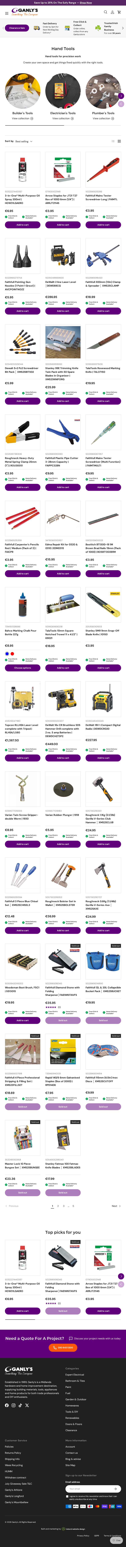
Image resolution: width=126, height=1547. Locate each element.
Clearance (71, 1430)
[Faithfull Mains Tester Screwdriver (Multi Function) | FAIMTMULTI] (103, 432)
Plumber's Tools (103, 113)
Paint (68, 1387)
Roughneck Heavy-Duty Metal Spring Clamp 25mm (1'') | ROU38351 (21, 461)
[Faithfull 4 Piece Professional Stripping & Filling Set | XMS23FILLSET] (22, 1051)
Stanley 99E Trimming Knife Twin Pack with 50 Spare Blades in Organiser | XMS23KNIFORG (61, 374)
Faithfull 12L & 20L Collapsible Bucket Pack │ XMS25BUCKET (103, 989)
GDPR (96, 1535)
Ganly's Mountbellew (16, 1502)
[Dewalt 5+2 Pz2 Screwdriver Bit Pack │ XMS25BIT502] (22, 342)
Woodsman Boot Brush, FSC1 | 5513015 (22, 989)
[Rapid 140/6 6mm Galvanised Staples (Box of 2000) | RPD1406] (63, 1051)
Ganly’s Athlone (13, 1490)
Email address (72, 1482)
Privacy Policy (83, 1535)
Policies (9, 1446)
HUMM (8, 1471)
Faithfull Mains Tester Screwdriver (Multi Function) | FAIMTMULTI (103, 461)
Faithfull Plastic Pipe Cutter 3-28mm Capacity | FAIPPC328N (61, 461)
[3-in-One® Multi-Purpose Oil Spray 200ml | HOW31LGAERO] (22, 169)
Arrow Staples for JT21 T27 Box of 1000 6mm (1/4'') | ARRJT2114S (61, 199)
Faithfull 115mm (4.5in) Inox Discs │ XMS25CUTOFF (102, 1079)
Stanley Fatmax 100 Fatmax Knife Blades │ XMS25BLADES (62, 1165)
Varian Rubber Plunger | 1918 (62, 815)
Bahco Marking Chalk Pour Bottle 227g (20, 632)
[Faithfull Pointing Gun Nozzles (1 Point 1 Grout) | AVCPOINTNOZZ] (22, 256)
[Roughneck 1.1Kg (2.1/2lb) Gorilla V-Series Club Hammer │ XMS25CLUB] (103, 789)
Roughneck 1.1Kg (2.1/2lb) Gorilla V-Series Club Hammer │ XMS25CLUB (100, 818)
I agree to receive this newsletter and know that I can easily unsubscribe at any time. (93, 1498)
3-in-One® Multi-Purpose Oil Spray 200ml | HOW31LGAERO (22, 199)
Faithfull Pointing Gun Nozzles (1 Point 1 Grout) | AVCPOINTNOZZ (20, 285)
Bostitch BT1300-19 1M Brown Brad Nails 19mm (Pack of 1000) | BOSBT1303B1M (103, 548)
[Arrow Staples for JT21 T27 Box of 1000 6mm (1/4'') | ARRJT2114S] (63, 169)
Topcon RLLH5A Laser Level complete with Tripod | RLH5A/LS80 (21, 728)
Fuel (67, 1393)
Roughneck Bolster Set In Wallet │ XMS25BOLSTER (60, 903)
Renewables (72, 1418)
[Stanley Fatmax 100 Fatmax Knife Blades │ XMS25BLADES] (63, 1138)
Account (70, 1446)
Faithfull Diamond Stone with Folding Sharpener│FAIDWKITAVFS (62, 991)
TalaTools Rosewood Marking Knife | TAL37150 (103, 370)
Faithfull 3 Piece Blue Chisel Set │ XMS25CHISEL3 (21, 903)
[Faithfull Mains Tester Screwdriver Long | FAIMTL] (103, 169)
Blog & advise (73, 1459)
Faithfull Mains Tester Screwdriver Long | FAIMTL (102, 197)
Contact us (71, 1452)
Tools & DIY (71, 1411)
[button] (119, 12)
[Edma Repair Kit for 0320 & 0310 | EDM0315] (63, 518)
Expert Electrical (74, 1374)
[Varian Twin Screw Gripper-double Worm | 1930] (22, 789)
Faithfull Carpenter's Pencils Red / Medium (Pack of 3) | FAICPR (22, 548)
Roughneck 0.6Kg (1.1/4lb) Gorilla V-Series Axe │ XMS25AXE (101, 905)
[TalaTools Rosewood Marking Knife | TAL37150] (103, 342)
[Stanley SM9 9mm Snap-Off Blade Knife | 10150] (103, 605)
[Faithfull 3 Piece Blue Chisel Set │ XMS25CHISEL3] (22, 875)
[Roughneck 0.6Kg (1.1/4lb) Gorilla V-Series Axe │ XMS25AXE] (103, 875)
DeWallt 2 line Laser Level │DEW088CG (60, 283)
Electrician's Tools (63, 113)
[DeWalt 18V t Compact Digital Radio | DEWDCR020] (103, 699)
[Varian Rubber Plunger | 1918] (63, 789)
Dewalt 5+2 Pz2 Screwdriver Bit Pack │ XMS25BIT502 (21, 370)
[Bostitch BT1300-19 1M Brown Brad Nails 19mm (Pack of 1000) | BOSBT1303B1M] (103, 518)
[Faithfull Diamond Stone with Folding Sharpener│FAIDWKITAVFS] (63, 961)
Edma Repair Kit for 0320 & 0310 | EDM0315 (61, 546)
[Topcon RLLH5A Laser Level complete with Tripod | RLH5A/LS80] (22, 699)
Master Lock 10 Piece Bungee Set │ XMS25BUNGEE (22, 1165)
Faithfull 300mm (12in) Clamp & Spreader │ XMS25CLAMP (103, 283)
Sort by (9, 141)
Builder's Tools (22, 113)
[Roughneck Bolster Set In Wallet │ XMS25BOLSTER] (63, 875)
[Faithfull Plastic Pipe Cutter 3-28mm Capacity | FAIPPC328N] (63, 432)
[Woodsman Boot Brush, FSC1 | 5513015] (22, 961)
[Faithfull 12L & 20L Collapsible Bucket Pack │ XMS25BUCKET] (103, 961)
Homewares (72, 1405)
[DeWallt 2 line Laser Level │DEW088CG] (63, 256)
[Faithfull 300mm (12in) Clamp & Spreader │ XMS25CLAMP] (103, 256)
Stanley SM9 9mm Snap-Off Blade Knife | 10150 (102, 632)
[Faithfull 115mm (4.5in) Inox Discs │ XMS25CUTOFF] (103, 1051)
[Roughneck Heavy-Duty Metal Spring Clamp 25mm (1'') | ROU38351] (22, 432)
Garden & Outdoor (75, 1399)
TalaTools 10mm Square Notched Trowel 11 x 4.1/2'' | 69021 (61, 634)
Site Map (70, 1465)
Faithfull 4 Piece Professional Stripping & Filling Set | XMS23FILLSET (22, 1081)
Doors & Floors (73, 1424)
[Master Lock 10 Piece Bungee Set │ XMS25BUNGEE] (22, 1138)
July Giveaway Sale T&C (18, 1483)
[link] (27, 1206)
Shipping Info (12, 1459)
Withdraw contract (15, 1477)
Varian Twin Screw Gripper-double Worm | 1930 (21, 816)
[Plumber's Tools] (103, 91)
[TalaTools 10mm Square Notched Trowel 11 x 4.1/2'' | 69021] (63, 605)
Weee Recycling (14, 1465)
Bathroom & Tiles (75, 1380)
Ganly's (15, 1522)
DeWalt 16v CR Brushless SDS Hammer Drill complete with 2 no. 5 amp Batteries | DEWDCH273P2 (62, 730)
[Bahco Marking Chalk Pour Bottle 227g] (22, 605)
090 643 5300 (65, 1347)
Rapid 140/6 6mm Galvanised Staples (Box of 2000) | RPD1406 (62, 1081)
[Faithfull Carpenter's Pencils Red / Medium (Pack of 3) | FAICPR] (22, 518)
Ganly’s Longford (14, 1496)
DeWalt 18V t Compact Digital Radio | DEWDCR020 (103, 726)
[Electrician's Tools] (63, 91)
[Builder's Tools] (22, 91)
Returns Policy (13, 1452)
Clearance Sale (17, 28)
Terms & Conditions (112, 1535)
